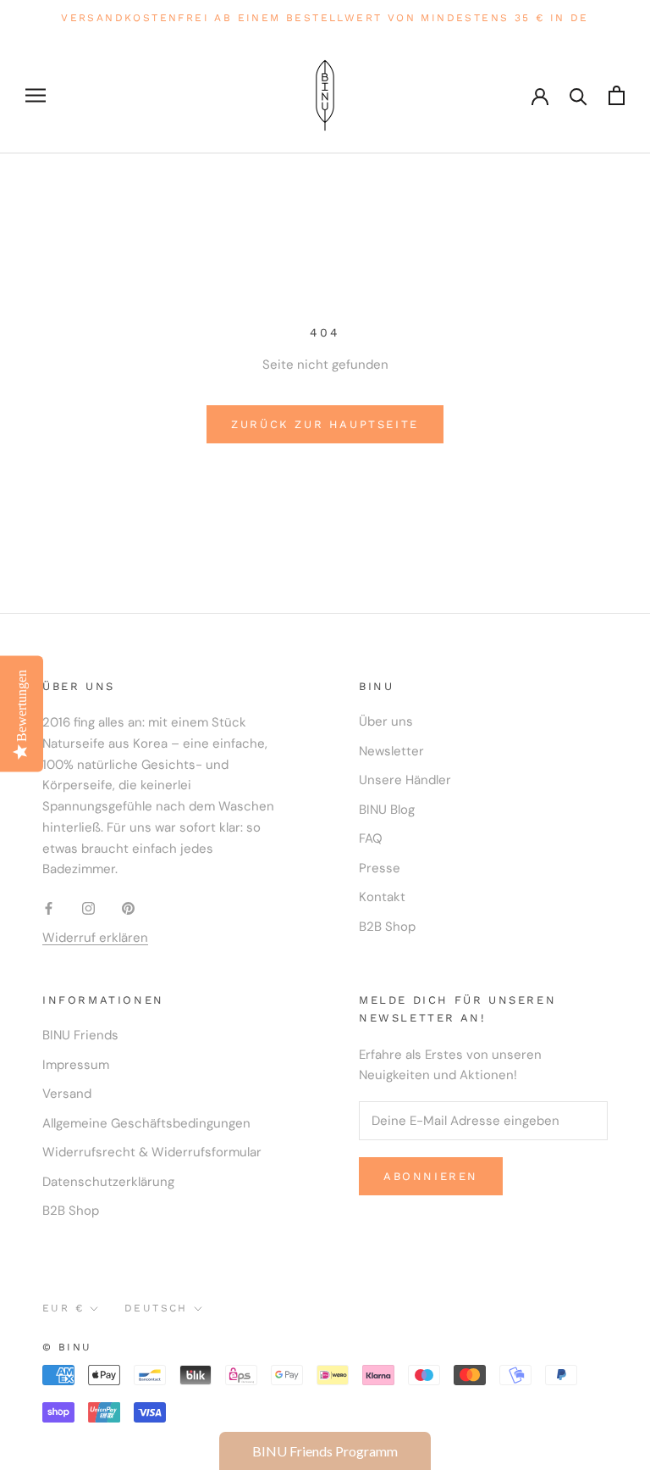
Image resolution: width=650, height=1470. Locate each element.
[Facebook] (48, 907)
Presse (379, 868)
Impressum (75, 1064)
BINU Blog (387, 809)
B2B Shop (387, 926)
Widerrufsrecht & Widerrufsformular (152, 1152)
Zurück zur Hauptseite (325, 424)
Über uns (386, 721)
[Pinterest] (128, 907)
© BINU (66, 1347)
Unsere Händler (405, 779)
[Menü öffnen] (35, 95)
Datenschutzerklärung (108, 1181)
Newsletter (391, 751)
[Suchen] (578, 95)
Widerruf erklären (95, 937)
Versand (66, 1093)
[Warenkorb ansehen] (617, 95)
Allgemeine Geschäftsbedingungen (146, 1123)
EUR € (63, 1308)
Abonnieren (430, 1176)
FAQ (371, 838)
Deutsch (156, 1308)
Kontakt (382, 896)
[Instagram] (88, 907)
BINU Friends (80, 1035)
